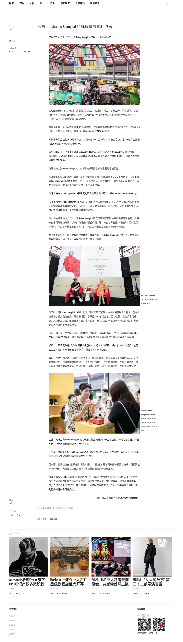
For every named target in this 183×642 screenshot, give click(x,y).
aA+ (12, 514)
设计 (42, 3)
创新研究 (65, 3)
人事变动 (80, 3)
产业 (52, 3)
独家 (11, 3)
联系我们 (12, 616)
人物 (32, 3)
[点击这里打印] (11, 504)
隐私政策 (12, 625)
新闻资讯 (95, 3)
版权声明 (12, 621)
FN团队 (54, 508)
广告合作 (12, 629)
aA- (18, 514)
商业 (21, 3)
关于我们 (12, 634)
